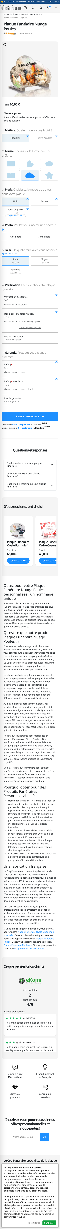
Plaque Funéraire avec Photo (29, 948)
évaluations (18, 33)
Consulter (18, 560)
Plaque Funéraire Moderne (18, 945)
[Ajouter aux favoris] (4, 44)
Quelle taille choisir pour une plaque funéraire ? (26, 485)
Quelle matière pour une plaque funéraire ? (24, 464)
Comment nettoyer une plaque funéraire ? (23, 475)
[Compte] (40, 8)
